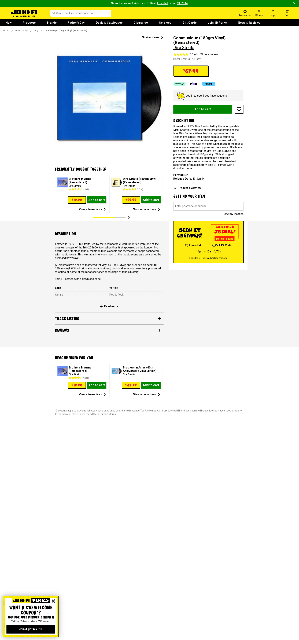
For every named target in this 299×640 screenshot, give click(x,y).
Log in (189, 95)
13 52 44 (182, 3)
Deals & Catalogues (109, 22)
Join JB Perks (217, 22)
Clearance (141, 22)
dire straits (183, 47)
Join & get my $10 (30, 629)
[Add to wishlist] (239, 109)
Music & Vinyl (21, 30)
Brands (52, 22)
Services (165, 22)
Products (29, 22)
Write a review (209, 54)
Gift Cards (189, 22)
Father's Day (76, 22)
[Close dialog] (53, 601)
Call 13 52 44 (223, 245)
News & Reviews (249, 22)
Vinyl (36, 30)
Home (6, 30)
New (9, 22)
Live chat (162, 3)
